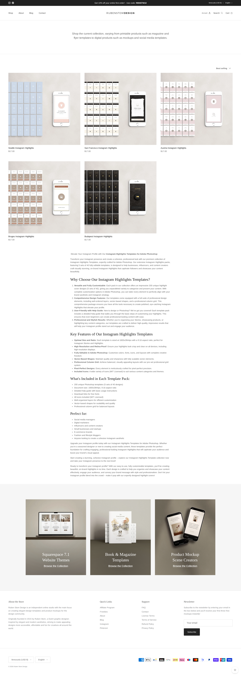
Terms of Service (149, 620)
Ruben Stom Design (20, 666)
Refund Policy (148, 624)
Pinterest (104, 628)
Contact (42, 13)
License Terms (148, 616)
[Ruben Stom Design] (120, 13)
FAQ (144, 607)
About (21, 13)
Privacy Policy (148, 628)
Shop (10, 13)
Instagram (104, 624)
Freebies (104, 612)
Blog (31, 13)
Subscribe (191, 632)
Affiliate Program (107, 607)
